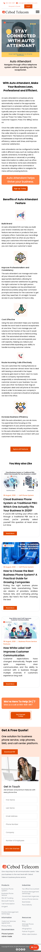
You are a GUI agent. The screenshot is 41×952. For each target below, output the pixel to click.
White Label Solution (29, 934)
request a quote (15, 6)
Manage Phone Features (28, 925)
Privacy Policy (7, 926)
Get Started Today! (20, 715)
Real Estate (26, 902)
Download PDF (9, 752)
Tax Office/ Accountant (30, 889)
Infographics (27, 929)
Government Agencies (30, 896)
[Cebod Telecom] (15, 13)
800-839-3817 (10, 3)
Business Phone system (7, 890)
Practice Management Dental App (10, 913)
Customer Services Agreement (9, 922)
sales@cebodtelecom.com (27, 3)
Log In (28, 6)
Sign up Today (20, 188)
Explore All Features (20, 449)
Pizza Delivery (27, 905)
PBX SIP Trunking (7, 898)
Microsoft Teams (8, 901)
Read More (10, 533)
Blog (23, 921)
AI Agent (5, 906)
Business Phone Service (7, 894)
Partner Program (28, 931)
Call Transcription (8, 904)
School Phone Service (30, 899)
